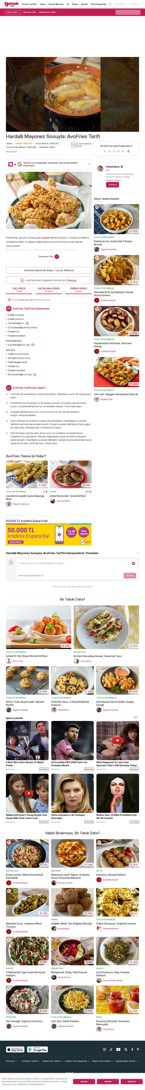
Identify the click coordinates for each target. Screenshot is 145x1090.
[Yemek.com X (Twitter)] (125, 1049)
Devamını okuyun (113, 180)
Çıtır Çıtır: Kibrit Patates (65, 1021)
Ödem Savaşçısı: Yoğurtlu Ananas (116, 923)
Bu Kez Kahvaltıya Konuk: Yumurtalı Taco (98, 656)
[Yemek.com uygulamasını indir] (15, 1049)
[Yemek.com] (12, 4)
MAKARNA (56, 871)
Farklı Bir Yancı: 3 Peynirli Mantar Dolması (70, 703)
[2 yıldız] (109, 151)
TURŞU (9, 919)
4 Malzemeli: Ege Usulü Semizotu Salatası (25, 974)
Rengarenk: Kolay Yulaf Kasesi (69, 972)
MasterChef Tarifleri (47, 12)
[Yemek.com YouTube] (118, 1049)
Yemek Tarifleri (29, 4)
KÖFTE (99, 871)
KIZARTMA (11, 1017)
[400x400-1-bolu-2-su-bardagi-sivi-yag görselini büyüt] (35, 374)
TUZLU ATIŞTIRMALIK (16, 491)
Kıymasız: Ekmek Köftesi (110, 874)
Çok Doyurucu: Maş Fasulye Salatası (112, 974)
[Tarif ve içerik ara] (110, 4)
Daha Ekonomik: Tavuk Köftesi (68, 495)
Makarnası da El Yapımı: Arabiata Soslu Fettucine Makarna (70, 876)
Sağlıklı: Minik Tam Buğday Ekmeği (71, 923)
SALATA (9, 968)
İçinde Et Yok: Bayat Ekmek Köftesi (26, 656)
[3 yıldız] (114, 151)
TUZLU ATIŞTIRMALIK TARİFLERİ (21, 147)
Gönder (130, 575)
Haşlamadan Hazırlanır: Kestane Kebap (113, 345)
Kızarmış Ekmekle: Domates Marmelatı (113, 1023)
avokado (45, 237)
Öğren (75, 4)
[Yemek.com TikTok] (111, 1049)
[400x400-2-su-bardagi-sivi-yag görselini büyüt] (33, 345)
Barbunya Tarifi (29, 12)
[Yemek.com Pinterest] (138, 1049)
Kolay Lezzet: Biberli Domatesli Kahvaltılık (24, 876)
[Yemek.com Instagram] (104, 1049)
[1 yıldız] (105, 151)
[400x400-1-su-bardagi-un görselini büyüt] (27, 323)
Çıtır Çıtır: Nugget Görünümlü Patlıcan (116, 394)
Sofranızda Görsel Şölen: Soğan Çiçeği (115, 703)
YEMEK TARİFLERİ (24, 143)
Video (43, 4)
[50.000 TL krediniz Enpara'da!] (49, 534)
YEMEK (9, 143)
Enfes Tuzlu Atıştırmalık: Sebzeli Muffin (25, 703)
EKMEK (54, 919)
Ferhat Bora (113, 166)
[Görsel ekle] (133, 563)
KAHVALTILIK (80, 652)
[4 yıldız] (119, 151)
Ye (68, 4)
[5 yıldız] (123, 151)
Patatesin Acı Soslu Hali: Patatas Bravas (113, 243)
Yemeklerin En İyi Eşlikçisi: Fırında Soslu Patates (113, 294)
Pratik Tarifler (11, 12)
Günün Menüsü (56, 4)
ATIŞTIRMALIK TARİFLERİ (46, 143)
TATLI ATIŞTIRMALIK (105, 919)
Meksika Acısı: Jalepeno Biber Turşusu (24, 925)
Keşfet (84, 4)
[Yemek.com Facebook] (132, 1049)
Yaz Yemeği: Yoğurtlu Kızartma (24, 1021)
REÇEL (99, 1017)
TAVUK (53, 491)
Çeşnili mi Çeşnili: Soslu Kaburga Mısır (25, 497)
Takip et (112, 185)
